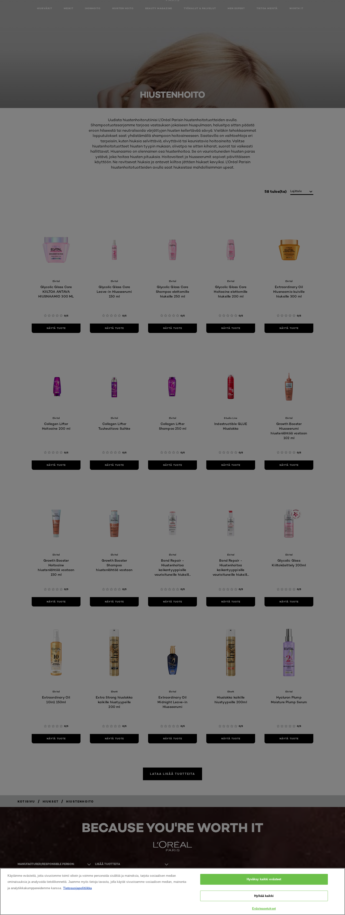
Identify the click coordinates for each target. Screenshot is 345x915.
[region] (172, 891)
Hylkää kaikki (264, 896)
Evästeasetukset (264, 908)
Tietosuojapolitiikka (77, 888)
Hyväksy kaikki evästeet (264, 879)
